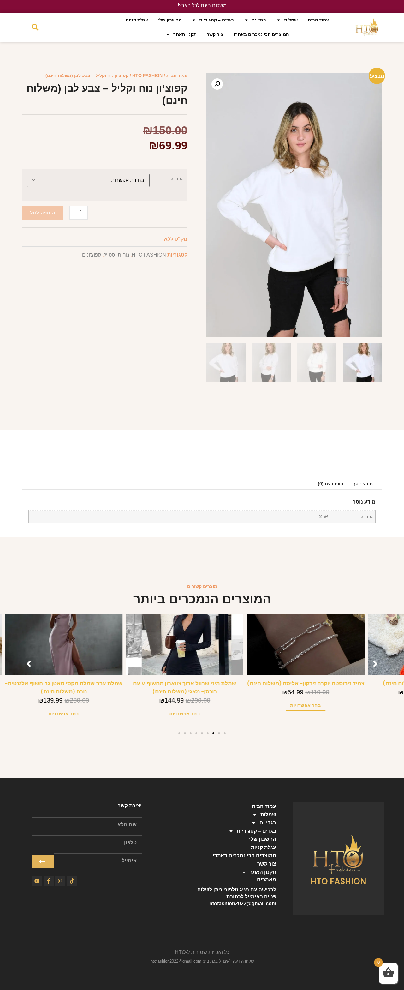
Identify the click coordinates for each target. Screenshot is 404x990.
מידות (177, 178)
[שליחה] (43, 861)
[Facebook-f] (49, 881)
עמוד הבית (318, 19)
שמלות (291, 19)
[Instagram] (60, 881)
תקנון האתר (185, 34)
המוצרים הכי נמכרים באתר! (261, 34)
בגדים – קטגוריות (216, 19)
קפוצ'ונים (91, 254)
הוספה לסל (42, 212)
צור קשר (215, 34)
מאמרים (266, 879)
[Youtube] (37, 881)
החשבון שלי (169, 19)
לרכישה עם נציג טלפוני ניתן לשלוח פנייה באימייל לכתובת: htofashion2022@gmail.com (236, 896)
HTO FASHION (147, 75)
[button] (217, 84)
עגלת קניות (137, 19)
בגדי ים (259, 19)
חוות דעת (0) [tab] (330, 483)
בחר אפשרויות (323, 705)
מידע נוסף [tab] (363, 483)
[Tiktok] (72, 881)
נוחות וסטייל (116, 254)
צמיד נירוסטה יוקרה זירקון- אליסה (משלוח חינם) (323, 683)
